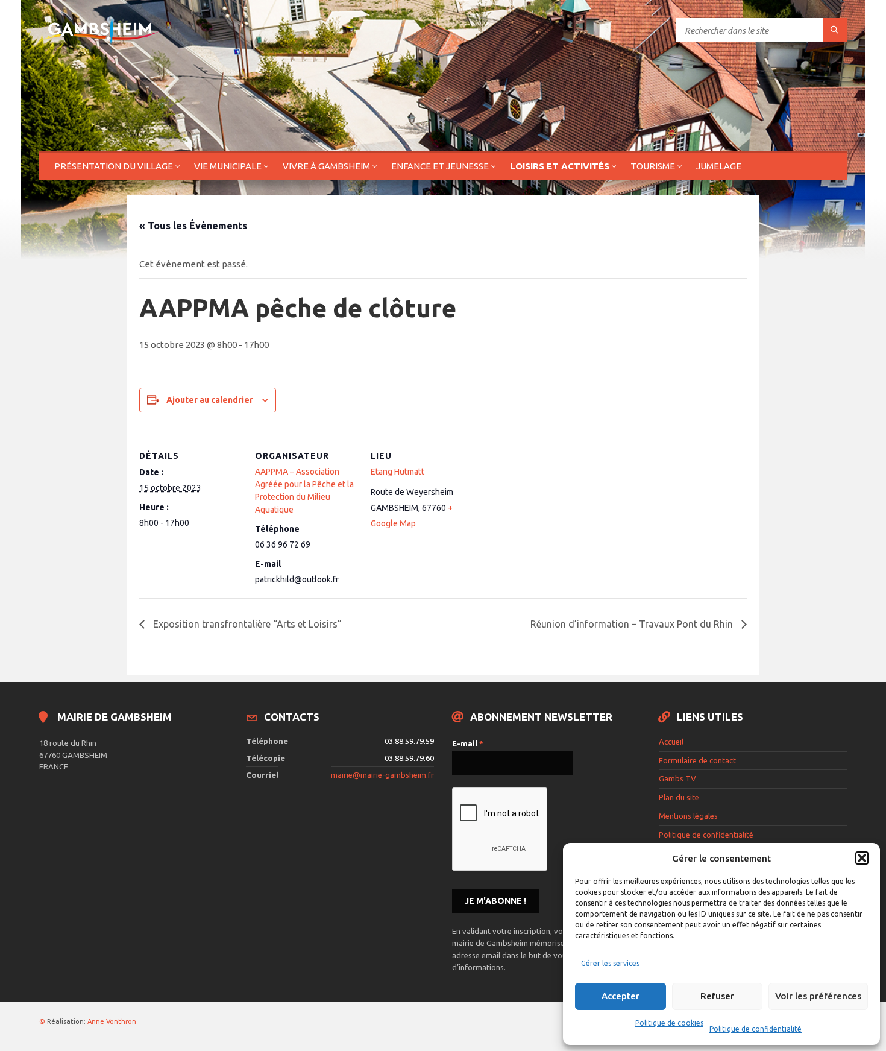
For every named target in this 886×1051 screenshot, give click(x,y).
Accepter (620, 996)
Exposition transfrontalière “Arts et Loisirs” (246, 624)
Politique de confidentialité (755, 1029)
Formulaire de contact (697, 760)
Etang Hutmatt (397, 471)
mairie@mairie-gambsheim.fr (382, 775)
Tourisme (652, 166)
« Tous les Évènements (193, 225)
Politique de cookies (669, 1023)
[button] (862, 858)
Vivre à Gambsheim (326, 166)
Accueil (671, 741)
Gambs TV (677, 778)
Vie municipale (228, 166)
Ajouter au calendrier (209, 400)
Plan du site (679, 797)
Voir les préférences (818, 996)
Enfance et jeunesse (440, 166)
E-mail (467, 743)
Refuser (717, 996)
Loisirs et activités (559, 166)
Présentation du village (113, 166)
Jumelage (718, 166)
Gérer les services (610, 963)
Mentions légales (688, 816)
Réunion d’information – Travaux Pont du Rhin (632, 624)
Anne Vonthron (111, 1021)
